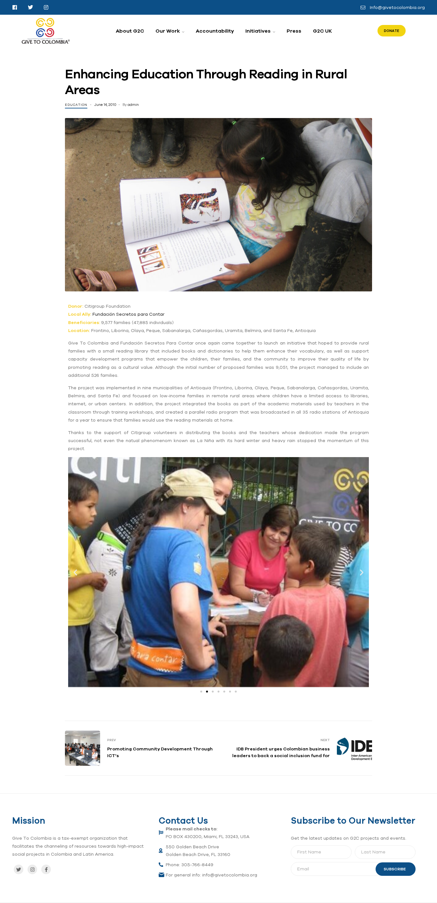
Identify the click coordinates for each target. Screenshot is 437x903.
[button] (75, 572)
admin (133, 105)
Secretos (126, 314)
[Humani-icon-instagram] (46, 7)
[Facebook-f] (46, 869)
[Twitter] (18, 869)
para (142, 314)
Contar (156, 314)
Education (76, 105)
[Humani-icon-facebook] (14, 7)
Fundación (104, 314)
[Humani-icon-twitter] (30, 7)
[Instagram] (32, 869)
